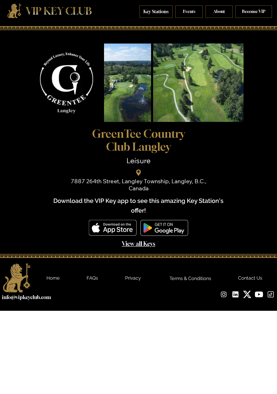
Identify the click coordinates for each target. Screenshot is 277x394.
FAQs (92, 278)
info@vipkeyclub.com (26, 297)
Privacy (133, 278)
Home (53, 278)
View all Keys (138, 243)
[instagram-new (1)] (224, 294)
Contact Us (250, 278)
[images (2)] (247, 294)
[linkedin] (235, 294)
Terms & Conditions (190, 278)
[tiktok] (271, 294)
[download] (259, 294)
